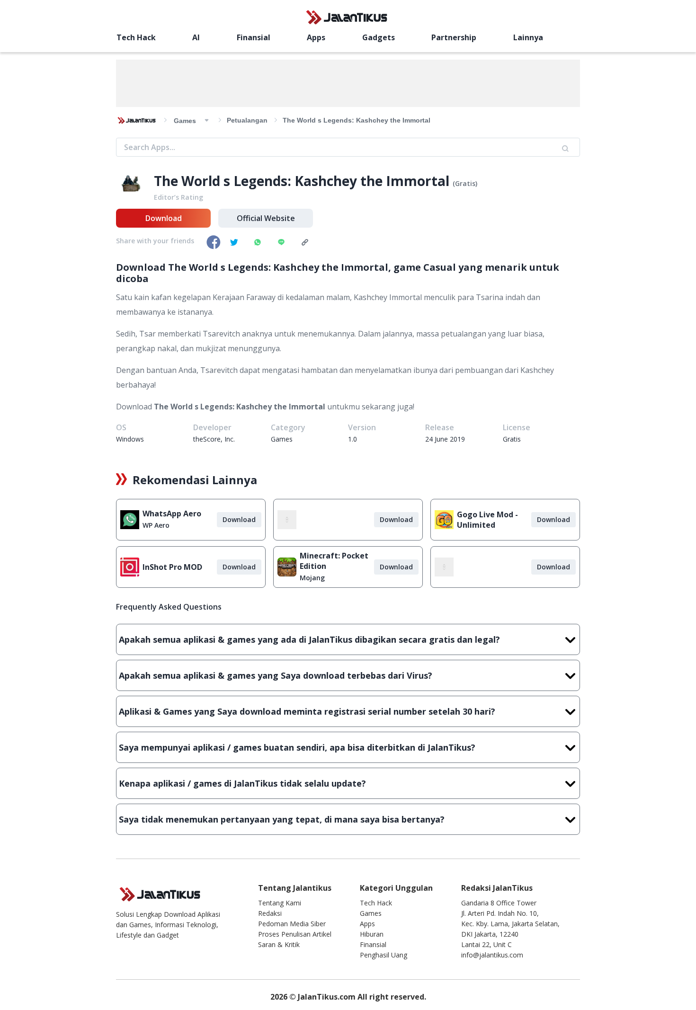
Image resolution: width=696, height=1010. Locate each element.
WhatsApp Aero (172, 513)
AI (196, 37)
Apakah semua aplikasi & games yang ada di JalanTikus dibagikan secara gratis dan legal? (309, 639)
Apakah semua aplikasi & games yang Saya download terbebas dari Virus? (275, 675)
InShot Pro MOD (172, 567)
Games (371, 913)
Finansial (253, 37)
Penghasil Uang (383, 954)
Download (163, 218)
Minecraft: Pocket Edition (334, 560)
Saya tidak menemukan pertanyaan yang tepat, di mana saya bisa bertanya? (282, 819)
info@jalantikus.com (492, 954)
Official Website (266, 218)
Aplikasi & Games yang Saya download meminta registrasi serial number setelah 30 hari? (307, 711)
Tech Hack (136, 37)
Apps (316, 37)
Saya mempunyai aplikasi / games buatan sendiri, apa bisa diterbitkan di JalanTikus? (297, 747)
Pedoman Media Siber (292, 923)
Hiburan (372, 934)
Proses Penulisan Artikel (294, 934)
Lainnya (528, 37)
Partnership (453, 37)
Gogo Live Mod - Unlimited (487, 519)
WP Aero (156, 525)
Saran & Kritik (279, 944)
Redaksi (270, 913)
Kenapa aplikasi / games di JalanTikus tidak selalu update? (242, 783)
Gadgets (378, 37)
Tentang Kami (279, 902)
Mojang (312, 577)
